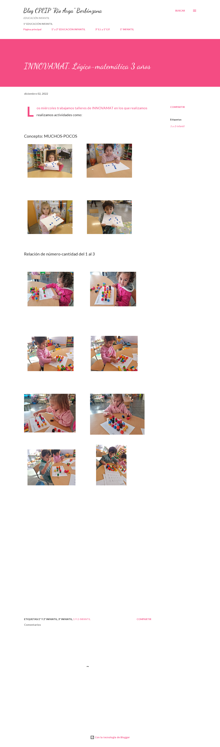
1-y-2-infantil (177, 126)
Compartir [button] (177, 106)
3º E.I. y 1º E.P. (102, 29)
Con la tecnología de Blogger (112, 737)
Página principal (32, 29)
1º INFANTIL (127, 29)
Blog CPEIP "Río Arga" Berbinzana (62, 10)
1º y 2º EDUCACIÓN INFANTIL (68, 29)
